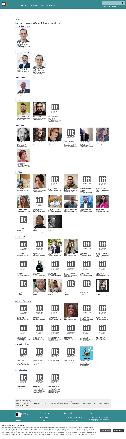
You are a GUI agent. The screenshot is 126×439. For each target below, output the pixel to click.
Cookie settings (118, 430)
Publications (106, 6)
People (114, 6)
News (42, 5)
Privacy (87, 403)
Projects (36, 5)
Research (24, 5)
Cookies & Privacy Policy (35, 436)
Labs (30, 5)
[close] (123, 423)
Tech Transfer (50, 5)
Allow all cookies (105, 430)
